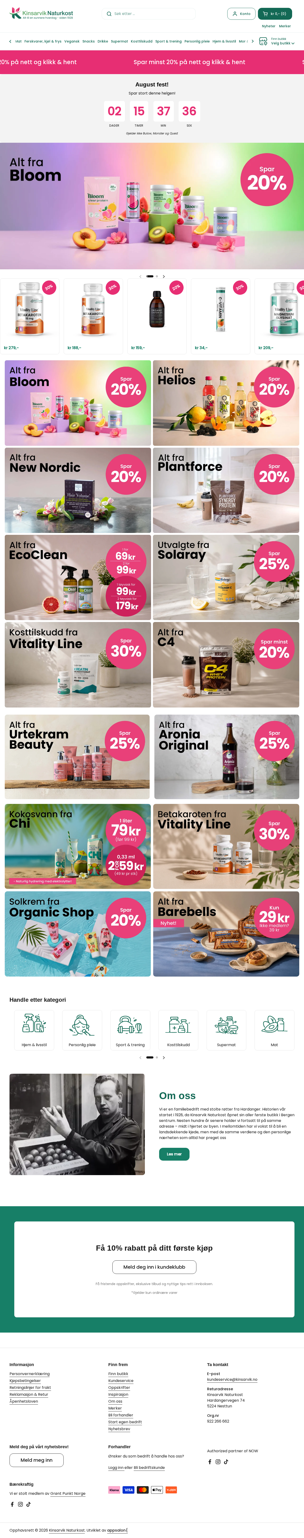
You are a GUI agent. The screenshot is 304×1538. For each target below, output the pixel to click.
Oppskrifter (119, 1387)
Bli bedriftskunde (149, 1467)
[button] (275, 14)
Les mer (174, 1154)
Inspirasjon (118, 1394)
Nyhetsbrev (119, 1429)
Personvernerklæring (30, 1374)
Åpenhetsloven (24, 1401)
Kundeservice (120, 1380)
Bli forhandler (120, 1415)
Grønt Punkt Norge (68, 1493)
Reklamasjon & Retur (29, 1394)
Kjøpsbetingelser (25, 1380)
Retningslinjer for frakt (30, 1387)
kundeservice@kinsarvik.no (232, 1379)
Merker (115, 1408)
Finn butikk (118, 1374)
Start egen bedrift (125, 1422)
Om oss (115, 1401)
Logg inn (116, 1467)
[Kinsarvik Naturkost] (41, 13)
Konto (245, 13)
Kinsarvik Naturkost (67, 1530)
